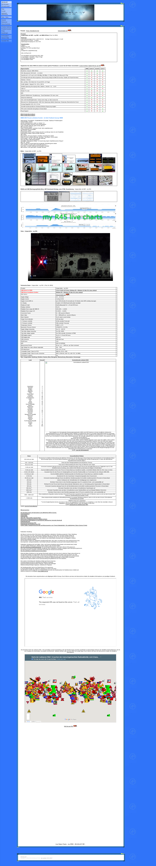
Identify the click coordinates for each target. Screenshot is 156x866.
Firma (3, 9)
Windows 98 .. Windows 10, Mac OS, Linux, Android (69, 292)
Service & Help (5, 37)
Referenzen (4, 22)
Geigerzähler (24, 515)
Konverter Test (5, 40)
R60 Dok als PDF (68, 726)
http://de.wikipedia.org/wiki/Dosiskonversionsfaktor (33, 550)
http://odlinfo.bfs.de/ (43, 571)
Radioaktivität (24, 516)
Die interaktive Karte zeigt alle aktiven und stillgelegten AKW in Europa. (39, 512)
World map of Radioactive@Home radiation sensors (34, 519)
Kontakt (3, 11)
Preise (3, 31)
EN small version (6, 6)
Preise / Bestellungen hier (32, 30)
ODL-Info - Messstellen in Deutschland (31, 517)
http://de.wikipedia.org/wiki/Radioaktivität (31, 547)
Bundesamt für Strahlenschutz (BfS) (79, 504)
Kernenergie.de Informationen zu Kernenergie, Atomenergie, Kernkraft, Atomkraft (41, 520)
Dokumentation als (63, 30)
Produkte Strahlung (6, 27)
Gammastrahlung (25, 514)
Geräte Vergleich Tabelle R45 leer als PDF (90, 65)
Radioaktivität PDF (25, 521)
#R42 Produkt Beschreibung (28, 114)
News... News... (5, 17)
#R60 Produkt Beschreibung (28, 115)
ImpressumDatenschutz (5, 14)
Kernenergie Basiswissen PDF (28, 522)
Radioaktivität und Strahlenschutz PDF (30, 524)
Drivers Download (6, 24)
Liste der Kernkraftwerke (82, 450)
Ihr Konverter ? (5, 35)
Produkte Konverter (6, 29)
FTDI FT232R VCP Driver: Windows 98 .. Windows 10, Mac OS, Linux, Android (76, 290)
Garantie (4, 20)
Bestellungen (5, 33)
